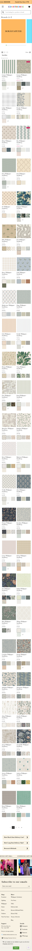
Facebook (24, 929)
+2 (24, 88)
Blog (12, 920)
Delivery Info (14, 907)
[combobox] (16, 12)
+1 (9, 88)
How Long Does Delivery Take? (14, 843)
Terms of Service (15, 917)
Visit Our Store (5, 917)
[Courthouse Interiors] (16, 6)
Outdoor (3, 913)
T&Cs (12, 904)
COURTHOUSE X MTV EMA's (13, 856)
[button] (2, 52)
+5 (24, 220)
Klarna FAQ (14, 913)
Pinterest (24, 933)
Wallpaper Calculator (16, 897)
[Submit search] (3, 12)
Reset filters (4, 55)
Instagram (25, 926)
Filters (27, 52)
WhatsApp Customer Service (9, 938)
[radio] (4, 84)
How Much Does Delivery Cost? (14, 837)
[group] (13, 31)
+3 (9, 409)
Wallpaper (4, 904)
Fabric (3, 907)
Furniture (3, 897)
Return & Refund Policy (17, 910)
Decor (2, 910)
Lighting (3, 900)
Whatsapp (25, 936)
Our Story (13, 900)
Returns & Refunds (10, 848)
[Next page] (21, 827)
